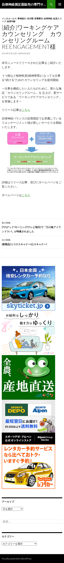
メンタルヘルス (9, 18)
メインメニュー (59, 4)
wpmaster (24, 53)
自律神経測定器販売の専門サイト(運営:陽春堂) (24, 4)
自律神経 (48, 18)
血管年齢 (11, 21)
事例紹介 (22, 18)
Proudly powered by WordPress (16, 558)
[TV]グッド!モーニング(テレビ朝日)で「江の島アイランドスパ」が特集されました (31, 227)
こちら (26, 109)
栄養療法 (38, 18)
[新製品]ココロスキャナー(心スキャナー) (24, 242)
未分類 (30, 18)
